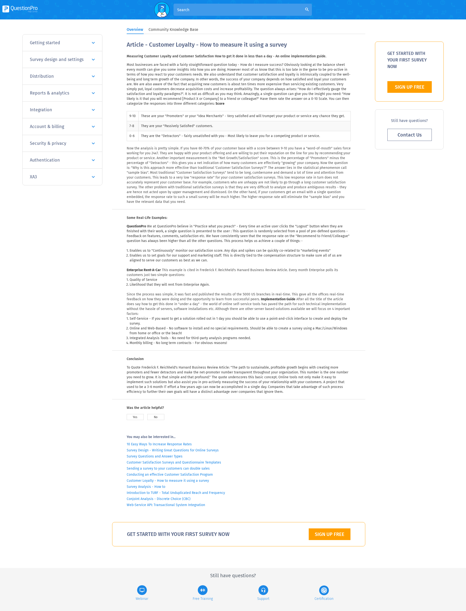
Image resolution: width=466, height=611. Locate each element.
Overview (135, 29)
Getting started (45, 42)
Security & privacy (48, 143)
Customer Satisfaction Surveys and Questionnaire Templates (174, 462)
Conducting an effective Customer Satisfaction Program (170, 475)
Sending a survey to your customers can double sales (168, 468)
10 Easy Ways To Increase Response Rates (159, 444)
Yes (135, 417)
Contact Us (410, 135)
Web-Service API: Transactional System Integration (166, 505)
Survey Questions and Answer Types (155, 456)
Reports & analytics (49, 93)
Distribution (42, 76)
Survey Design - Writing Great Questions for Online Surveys (173, 450)
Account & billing (47, 126)
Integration (41, 109)
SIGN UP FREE (329, 534)
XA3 (33, 177)
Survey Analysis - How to (146, 487)
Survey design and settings (56, 59)
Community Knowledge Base (173, 29)
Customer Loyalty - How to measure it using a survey (168, 481)
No (156, 417)
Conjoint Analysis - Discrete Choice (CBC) (159, 499)
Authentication (45, 160)
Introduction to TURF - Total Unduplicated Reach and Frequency (176, 493)
